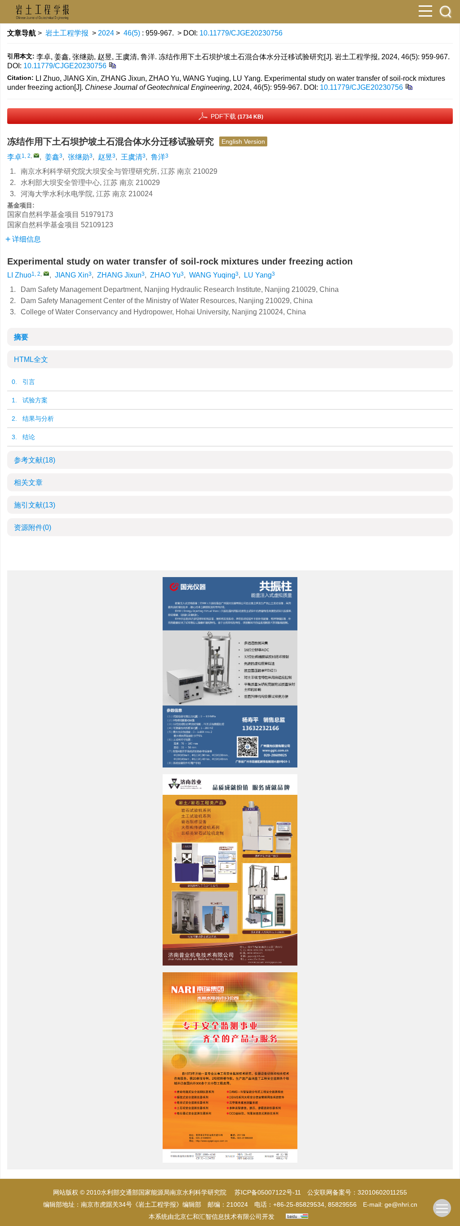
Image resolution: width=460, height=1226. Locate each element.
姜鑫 (52, 157)
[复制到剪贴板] (112, 65)
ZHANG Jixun (119, 275)
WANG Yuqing (212, 275)
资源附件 (32, 527)
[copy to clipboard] (408, 86)
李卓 (14, 157)
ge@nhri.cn (401, 1204)
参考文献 (34, 460)
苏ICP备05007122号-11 (267, 1192)
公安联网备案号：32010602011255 (357, 1192)
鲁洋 (158, 157)
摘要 (21, 337)
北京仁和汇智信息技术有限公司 (218, 1216)
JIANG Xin (71, 275)
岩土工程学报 (66, 33)
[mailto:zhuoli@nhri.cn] (36, 155)
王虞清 (131, 157)
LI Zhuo (19, 275)
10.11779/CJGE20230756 (241, 33)
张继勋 (78, 157)
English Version (243, 141)
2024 (106, 33)
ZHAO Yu (165, 275)
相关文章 (28, 482)
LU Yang (258, 275)
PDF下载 (237, 116)
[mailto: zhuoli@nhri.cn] (46, 273)
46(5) (133, 33)
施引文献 (34, 505)
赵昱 (105, 157)
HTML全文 (31, 359)
